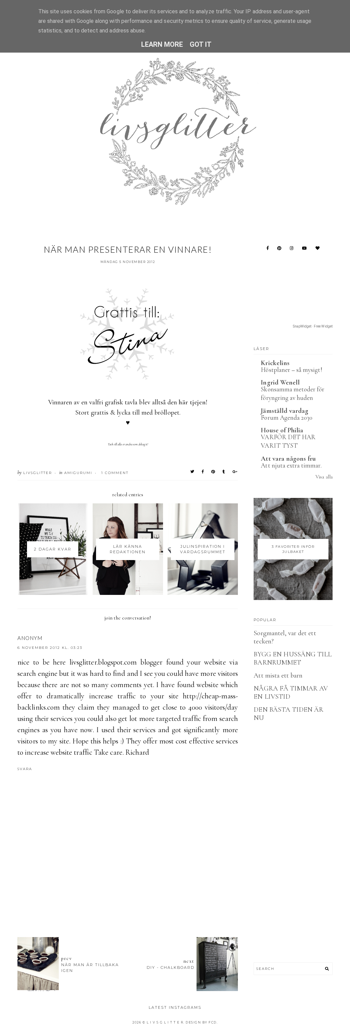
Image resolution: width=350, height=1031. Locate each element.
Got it (201, 44)
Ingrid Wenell (280, 382)
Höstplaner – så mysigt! (291, 370)
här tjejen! (193, 402)
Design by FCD (201, 1022)
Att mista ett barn (278, 675)
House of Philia (282, 430)
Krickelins (275, 363)
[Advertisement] (141, 894)
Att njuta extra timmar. (291, 465)
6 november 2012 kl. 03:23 (49, 647)
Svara (24, 769)
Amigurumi (78, 473)
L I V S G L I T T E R (165, 1022)
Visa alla (323, 477)
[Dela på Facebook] (203, 471)
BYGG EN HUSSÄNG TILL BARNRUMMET (293, 658)
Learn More (162, 44)
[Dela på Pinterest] (213, 471)
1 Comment (115, 473)
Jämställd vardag (284, 411)
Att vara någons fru (288, 459)
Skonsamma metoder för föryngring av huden (292, 393)
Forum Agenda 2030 (286, 417)
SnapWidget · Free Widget (313, 326)
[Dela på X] (192, 471)
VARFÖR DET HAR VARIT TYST (288, 441)
